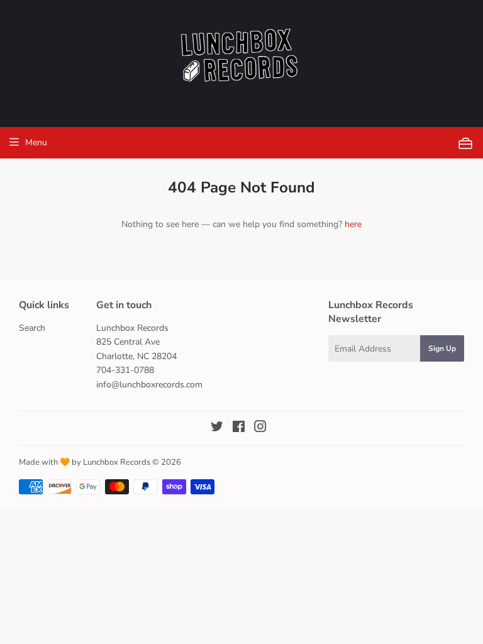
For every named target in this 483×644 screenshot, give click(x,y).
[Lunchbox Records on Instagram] (260, 429)
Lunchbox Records (116, 462)
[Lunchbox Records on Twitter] (217, 429)
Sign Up (442, 348)
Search (32, 328)
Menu (36, 142)
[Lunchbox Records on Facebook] (238, 429)
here (353, 224)
